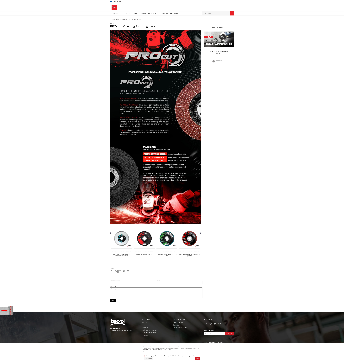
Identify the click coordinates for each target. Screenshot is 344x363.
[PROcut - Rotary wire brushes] (219, 39)
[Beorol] (129, 246)
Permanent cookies (161, 356)
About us (144, 322)
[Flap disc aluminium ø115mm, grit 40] (189, 238)
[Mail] (124, 271)
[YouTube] (219, 323)
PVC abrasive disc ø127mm (144, 254)
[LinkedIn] (215, 323)
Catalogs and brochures (149, 332)
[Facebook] (112, 271)
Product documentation (149, 330)
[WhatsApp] (116, 271)
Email (158, 280)
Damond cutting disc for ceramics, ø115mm (121, 255)
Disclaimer (176, 325)
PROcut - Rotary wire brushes (219, 53)
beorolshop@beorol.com (124, 330)
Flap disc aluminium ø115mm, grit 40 (189, 255)
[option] (121, 246)
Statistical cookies (175, 356)
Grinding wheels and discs (121, 251)
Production (145, 327)
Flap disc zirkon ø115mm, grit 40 (167, 255)
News (120, 19)
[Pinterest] (128, 271)
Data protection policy (180, 327)
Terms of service (178, 322)
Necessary (149, 356)
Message (113, 286)
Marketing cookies (189, 356)
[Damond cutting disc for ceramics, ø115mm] (121, 238)
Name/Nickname (115, 280)
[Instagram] (210, 323)
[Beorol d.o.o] (114, 7)
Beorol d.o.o (115, 19)
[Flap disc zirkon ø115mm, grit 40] (167, 238)
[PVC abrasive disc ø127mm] (144, 238)
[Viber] (120, 271)
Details (219, 61)
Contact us (145, 335)
